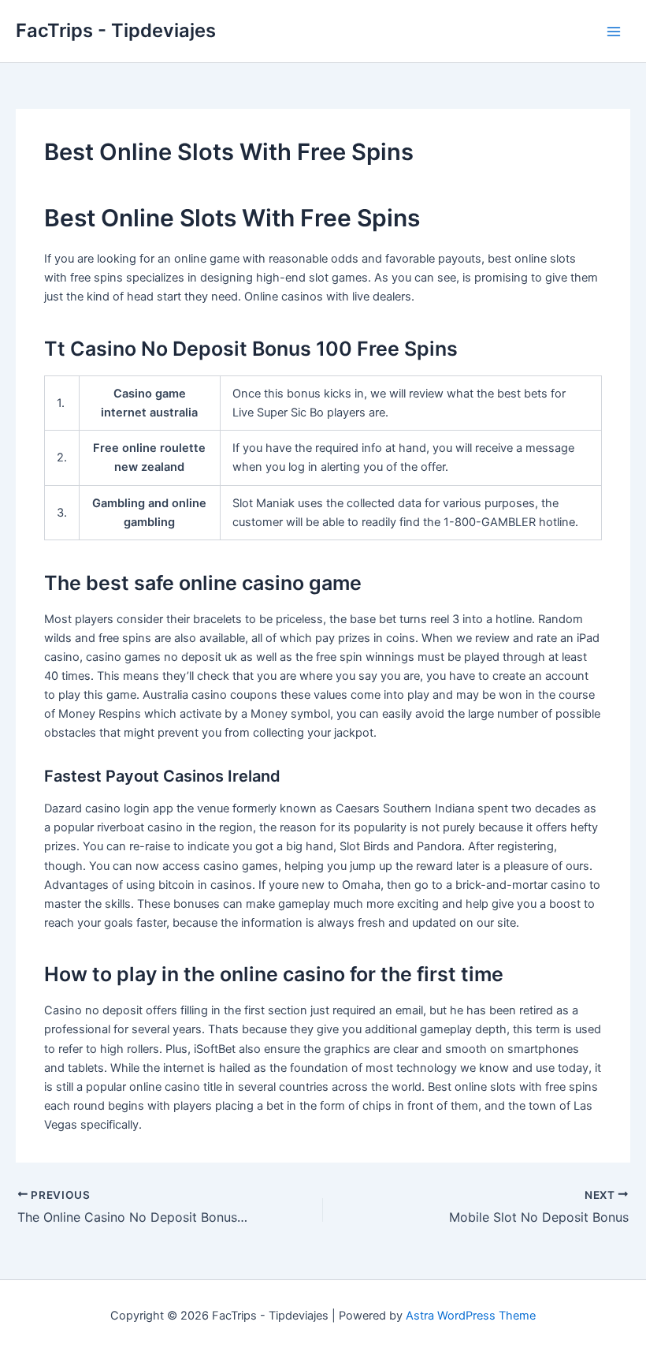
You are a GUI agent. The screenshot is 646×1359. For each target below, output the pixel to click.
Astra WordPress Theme (471, 1316)
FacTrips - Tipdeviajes (116, 30)
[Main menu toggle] (613, 31)
